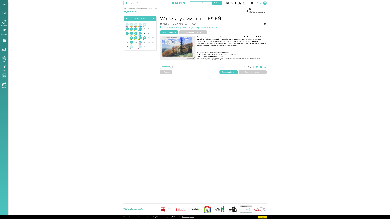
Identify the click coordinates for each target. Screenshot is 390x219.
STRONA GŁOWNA (4, 17)
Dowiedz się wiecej (188, 217)
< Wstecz (166, 72)
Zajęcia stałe (4, 34)
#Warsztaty (166, 67)
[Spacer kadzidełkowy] (144, 38)
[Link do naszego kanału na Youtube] (180, 3)
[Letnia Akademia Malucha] (127, 29)
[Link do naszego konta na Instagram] (176, 3)
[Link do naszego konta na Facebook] (173, 3)
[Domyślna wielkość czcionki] (232, 3)
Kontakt (4, 87)
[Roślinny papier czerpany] (140, 47)
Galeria (4, 52)
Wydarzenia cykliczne (4, 44)
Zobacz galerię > (169, 32)
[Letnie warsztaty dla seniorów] (136, 29)
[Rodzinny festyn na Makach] (131, 47)
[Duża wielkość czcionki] (239, 3)
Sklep (4, 61)
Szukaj (218, 3)
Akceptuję (262, 217)
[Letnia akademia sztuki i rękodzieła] (144, 24)
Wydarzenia (4, 25)
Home (125, 8)
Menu (4, 4)
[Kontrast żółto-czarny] (227, 3)
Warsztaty (138, 8)
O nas (4, 70)
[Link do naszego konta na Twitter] (184, 3)
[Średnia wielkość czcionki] (235, 3)
